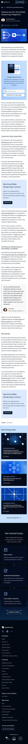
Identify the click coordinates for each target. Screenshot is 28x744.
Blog (3, 703)
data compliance (6, 322)
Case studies (5, 714)
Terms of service (6, 653)
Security (4, 685)
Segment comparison (7, 717)
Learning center (6, 712)
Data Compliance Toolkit (8, 679)
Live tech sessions (6, 706)
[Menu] (26, 2)
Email (4, 88)
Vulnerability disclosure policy (9, 656)
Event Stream (5, 668)
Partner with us (6, 645)
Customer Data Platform (8, 666)
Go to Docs (4, 696)
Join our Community (9, 729)
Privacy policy (5, 650)
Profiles (4, 671)
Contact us (5, 642)
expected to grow (6, 142)
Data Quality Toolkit (7, 682)
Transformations (6, 677)
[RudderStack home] (5, 2)
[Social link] (3, 632)
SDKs (7, 267)
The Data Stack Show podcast (10, 720)
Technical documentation (8, 709)
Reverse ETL (5, 674)
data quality (18, 319)
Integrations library (7, 663)
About (3, 639)
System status (5, 688)
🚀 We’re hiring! (6, 647)
